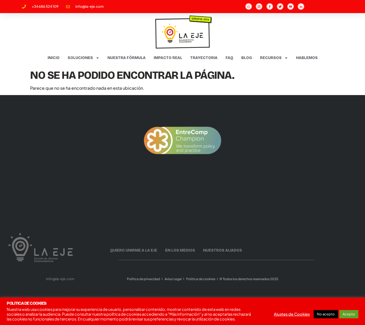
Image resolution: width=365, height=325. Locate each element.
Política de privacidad (143, 279)
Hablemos (307, 58)
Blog (246, 58)
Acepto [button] (349, 314)
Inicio (54, 58)
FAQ (229, 58)
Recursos (271, 58)
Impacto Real (168, 58)
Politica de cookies (200, 279)
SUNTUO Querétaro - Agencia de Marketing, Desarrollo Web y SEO (106, 291)
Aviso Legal (173, 279)
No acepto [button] (326, 314)
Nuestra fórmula (126, 58)
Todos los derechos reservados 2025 (250, 279)
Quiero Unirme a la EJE (133, 250)
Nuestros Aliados (222, 250)
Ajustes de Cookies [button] (292, 314)
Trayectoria (204, 58)
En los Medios (180, 250)
